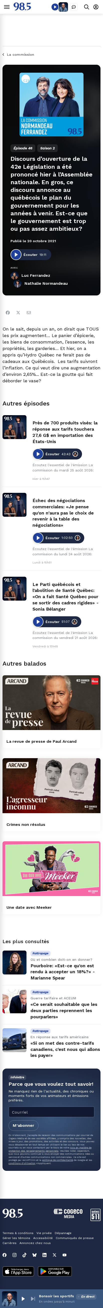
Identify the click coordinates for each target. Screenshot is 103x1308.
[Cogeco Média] (68, 1216)
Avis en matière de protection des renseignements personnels (50, 1149)
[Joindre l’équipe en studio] (74, 7)
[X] (54, 1255)
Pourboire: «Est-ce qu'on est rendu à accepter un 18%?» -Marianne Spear (62, 972)
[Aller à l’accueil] (22, 9)
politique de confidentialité (57, 1160)
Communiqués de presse (75, 1238)
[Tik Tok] (24, 1255)
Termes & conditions (18, 1233)
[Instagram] (14, 1255)
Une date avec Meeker (29, 907)
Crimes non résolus (25, 824)
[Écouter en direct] (55, 7)
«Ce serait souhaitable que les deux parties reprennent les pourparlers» (63, 1010)
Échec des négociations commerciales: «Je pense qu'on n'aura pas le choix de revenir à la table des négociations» (63, 513)
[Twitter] (18, 312)
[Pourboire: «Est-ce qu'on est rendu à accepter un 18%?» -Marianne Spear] (14, 962)
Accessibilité (43, 1238)
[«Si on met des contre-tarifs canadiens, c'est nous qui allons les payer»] (14, 1040)
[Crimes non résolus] (51, 785)
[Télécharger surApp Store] (18, 1271)
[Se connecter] (96, 7)
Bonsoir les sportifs (56, 1296)
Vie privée (44, 1233)
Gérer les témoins (16, 1238)
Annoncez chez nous (35, 1243)
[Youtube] (64, 1255)
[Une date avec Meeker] (51, 868)
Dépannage (63, 1233)
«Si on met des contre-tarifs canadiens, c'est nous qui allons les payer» (65, 1049)
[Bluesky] (34, 1255)
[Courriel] (29, 312)
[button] (23, 1299)
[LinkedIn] (44, 1255)
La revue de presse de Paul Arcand (41, 741)
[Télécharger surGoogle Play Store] (55, 1271)
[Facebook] (7, 312)
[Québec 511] (95, 1219)
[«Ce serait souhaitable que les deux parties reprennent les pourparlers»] (14, 1001)
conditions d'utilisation (22, 1163)
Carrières (9, 1243)
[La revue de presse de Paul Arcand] (51, 702)
